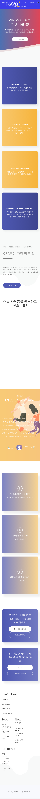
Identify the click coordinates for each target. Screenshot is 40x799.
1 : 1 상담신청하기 (20, 629)
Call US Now (20, 635)
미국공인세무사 (21, 361)
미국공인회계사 (19, 331)
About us (5, 700)
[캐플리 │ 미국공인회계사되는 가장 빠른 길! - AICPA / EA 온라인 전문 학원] (12, 5)
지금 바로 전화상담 (20, 673)
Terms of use (6, 709)
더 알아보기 (20, 667)
